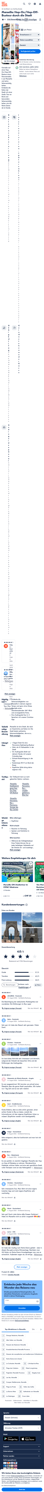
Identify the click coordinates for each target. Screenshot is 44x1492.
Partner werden (8, 1456)
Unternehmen (8, 1451)
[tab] (15, 1329)
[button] (11, 19)
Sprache (6, 1413)
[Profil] (40, 4)
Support (6, 1446)
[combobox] (25, 987)
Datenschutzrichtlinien (22, 1321)
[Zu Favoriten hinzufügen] (31, 863)
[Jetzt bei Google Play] (11, 1439)
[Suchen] (24, 3)
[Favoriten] (29, 4)
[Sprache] (34, 3)
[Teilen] (40, 19)
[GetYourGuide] (4, 4)
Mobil (5, 1434)
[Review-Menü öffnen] (40, 997)
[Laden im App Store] (28, 1439)
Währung (6, 1423)
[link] (17, 880)
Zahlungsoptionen (9, 1460)
